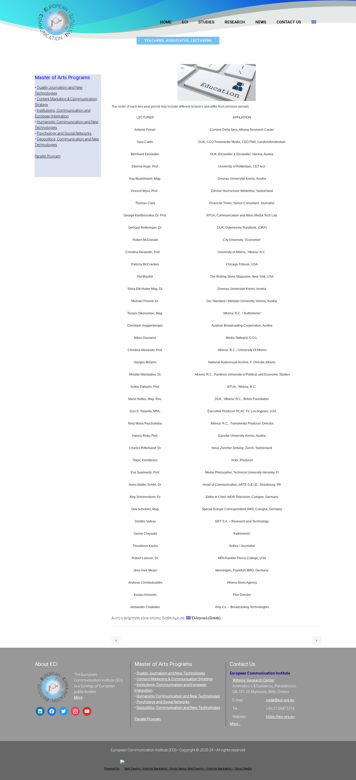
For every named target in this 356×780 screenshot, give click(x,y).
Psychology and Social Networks (64, 133)
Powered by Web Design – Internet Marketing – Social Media (178, 768)
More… (235, 724)
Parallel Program (47, 156)
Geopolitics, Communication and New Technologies (178, 708)
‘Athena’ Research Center (253, 680)
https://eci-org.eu (280, 717)
